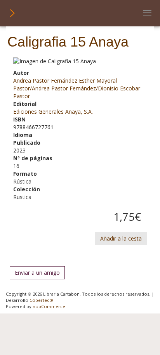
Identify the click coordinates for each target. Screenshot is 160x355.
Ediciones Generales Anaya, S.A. (53, 111)
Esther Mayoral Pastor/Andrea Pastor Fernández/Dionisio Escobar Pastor (76, 88)
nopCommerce (49, 306)
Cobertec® (41, 300)
